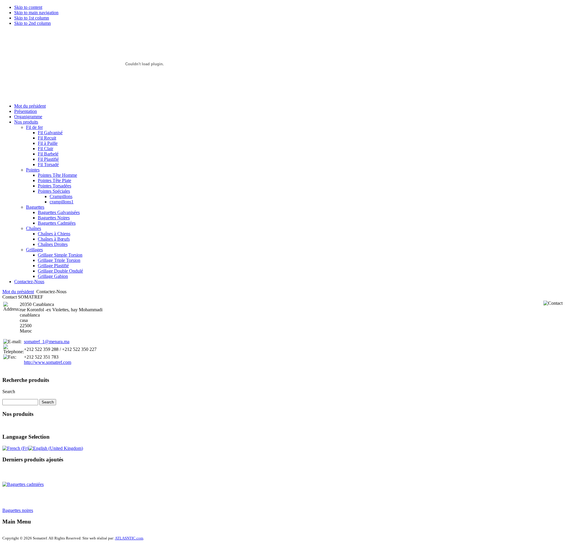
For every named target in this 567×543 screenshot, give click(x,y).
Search (8, 391)
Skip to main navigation (36, 12)
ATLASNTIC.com (129, 538)
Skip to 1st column (31, 17)
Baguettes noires (17, 507)
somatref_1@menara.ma (46, 341)
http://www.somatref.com (47, 362)
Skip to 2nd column (32, 23)
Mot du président (18, 291)
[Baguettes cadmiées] (23, 481)
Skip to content (28, 7)
